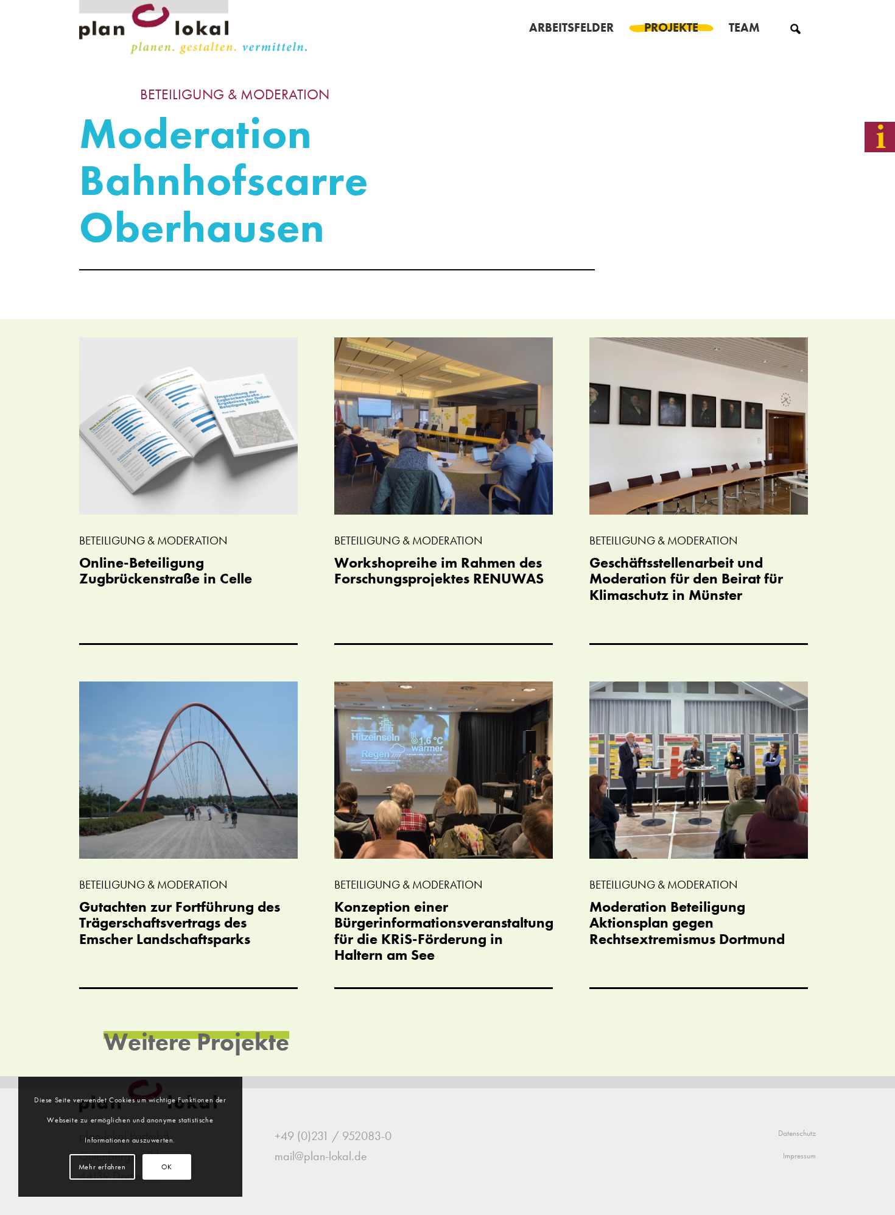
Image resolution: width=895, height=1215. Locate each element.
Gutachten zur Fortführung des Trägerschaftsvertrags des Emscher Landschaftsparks (179, 922)
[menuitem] (571, 27)
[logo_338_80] (194, 27)
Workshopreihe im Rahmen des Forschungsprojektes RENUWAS (439, 570)
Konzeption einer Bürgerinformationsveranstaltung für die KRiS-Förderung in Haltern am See (443, 930)
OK (166, 1167)
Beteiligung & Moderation (234, 94)
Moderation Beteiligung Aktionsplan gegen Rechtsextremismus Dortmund (687, 922)
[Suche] (795, 27)
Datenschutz (797, 1133)
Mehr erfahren (102, 1167)
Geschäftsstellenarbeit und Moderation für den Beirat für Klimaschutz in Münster (686, 578)
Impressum (799, 1155)
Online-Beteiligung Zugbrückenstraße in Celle (165, 570)
